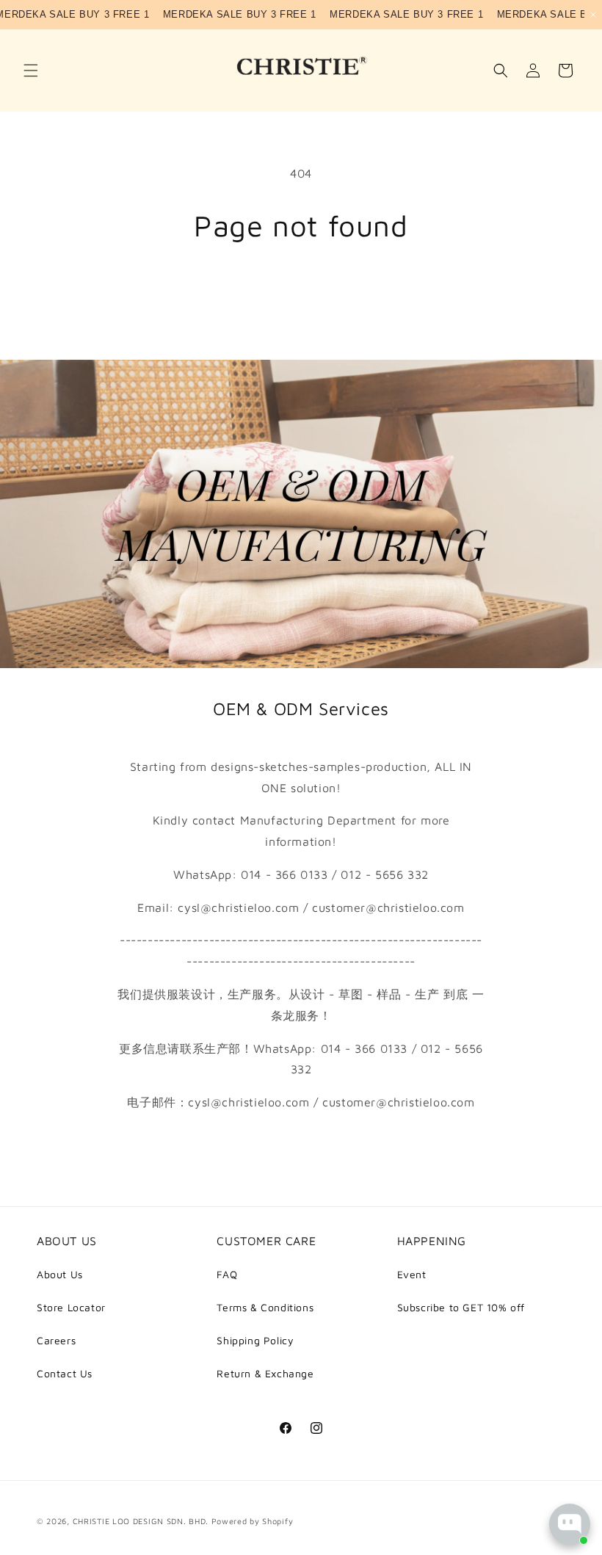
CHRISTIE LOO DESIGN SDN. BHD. (140, 1521)
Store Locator (71, 1307)
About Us (60, 1274)
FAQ (227, 1274)
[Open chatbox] (569, 1524)
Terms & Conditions (265, 1307)
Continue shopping (301, 290)
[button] (31, 70)
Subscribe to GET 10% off (461, 1307)
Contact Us (65, 1373)
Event (412, 1274)
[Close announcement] (593, 14)
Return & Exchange (265, 1373)
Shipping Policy (255, 1340)
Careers (56, 1340)
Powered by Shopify (252, 1521)
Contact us (301, 1145)
